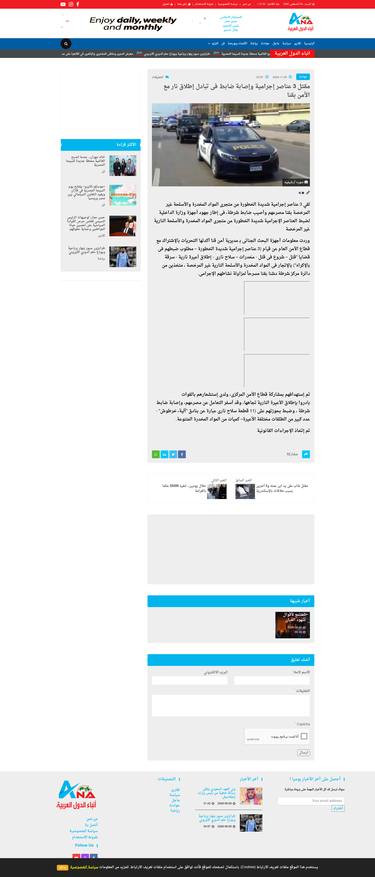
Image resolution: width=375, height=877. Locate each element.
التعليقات (157, 77)
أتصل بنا (91, 825)
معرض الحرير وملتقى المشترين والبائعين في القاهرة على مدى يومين (119, 54)
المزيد (215, 43)
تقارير (297, 43)
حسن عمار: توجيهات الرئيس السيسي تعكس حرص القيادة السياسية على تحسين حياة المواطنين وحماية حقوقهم (86, 223)
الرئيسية (309, 43)
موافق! (62, 867)
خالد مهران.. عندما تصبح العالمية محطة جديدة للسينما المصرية (85, 161)
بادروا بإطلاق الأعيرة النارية (283, 403)
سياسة (286, 43)
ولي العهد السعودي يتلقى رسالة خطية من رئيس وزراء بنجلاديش (216, 793)
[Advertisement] (231, 549)
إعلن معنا (182, 4)
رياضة (254, 43)
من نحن (246, 4)
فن (223, 43)
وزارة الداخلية (172, 213)
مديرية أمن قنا (224, 241)
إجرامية (278, 204)
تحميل (166, 4)
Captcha (302, 724)
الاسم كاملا (300, 672)
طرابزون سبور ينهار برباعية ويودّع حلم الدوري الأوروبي (204, 54)
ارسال (303, 752)
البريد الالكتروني (215, 672)
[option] (292, 625)
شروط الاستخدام (204, 4)
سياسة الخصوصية (228, 4)
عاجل (276, 43)
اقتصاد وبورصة (237, 43)
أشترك (338, 808)
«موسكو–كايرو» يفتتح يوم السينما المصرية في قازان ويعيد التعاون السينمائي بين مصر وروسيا (86, 192)
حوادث (265, 43)
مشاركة (292, 454)
